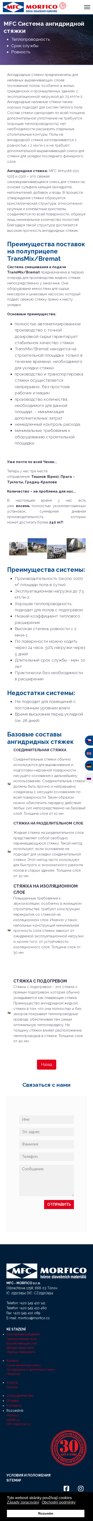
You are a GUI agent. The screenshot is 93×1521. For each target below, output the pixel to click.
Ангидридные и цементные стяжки (30, 1369)
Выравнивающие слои (21, 1343)
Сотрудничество (20, 1396)
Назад (46, 1064)
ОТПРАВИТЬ (59, 1204)
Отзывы (12, 1400)
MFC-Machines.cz (18, 1424)
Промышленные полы (21, 1339)
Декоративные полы (20, 1347)
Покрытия (13, 1374)
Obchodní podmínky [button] (59, 1502)
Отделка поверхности (20, 1352)
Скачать (12, 1387)
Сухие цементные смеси (23, 1365)
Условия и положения (28, 1475)
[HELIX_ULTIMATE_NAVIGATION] (87, 7)
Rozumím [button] (45, 1513)
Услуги (12, 1382)
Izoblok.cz (13, 1420)
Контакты (13, 1405)
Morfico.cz (13, 1415)
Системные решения (23, 1334)
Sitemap (13, 1480)
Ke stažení (16, 1329)
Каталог (12, 1361)
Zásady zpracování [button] (23, 1502)
